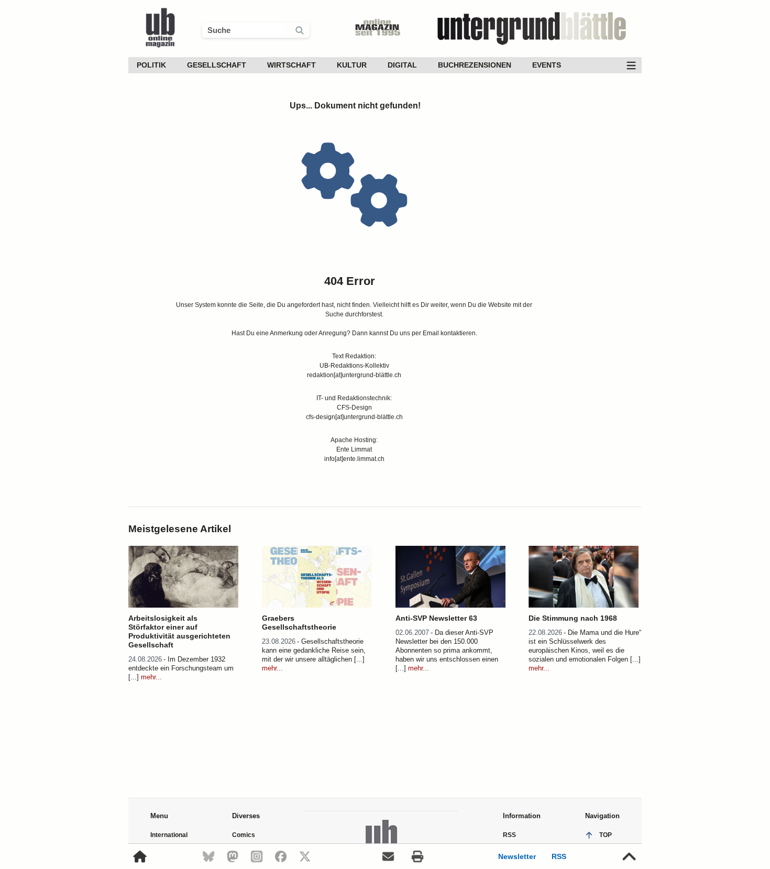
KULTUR (352, 65)
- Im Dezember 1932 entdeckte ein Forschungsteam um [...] (181, 668)
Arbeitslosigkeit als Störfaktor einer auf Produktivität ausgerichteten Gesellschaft (179, 631)
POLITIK (151, 65)
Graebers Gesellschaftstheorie (299, 622)
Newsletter (517, 856)
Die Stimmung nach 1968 (573, 618)
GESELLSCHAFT (216, 65)
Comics (243, 835)
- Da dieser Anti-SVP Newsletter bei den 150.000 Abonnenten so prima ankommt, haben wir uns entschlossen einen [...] (446, 650)
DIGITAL (402, 65)
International (169, 835)
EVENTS (546, 65)
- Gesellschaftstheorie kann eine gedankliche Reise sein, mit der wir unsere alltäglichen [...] (314, 650)
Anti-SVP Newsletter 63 (436, 618)
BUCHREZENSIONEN (474, 65)
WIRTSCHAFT (291, 65)
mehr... (150, 677)
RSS (559, 856)
